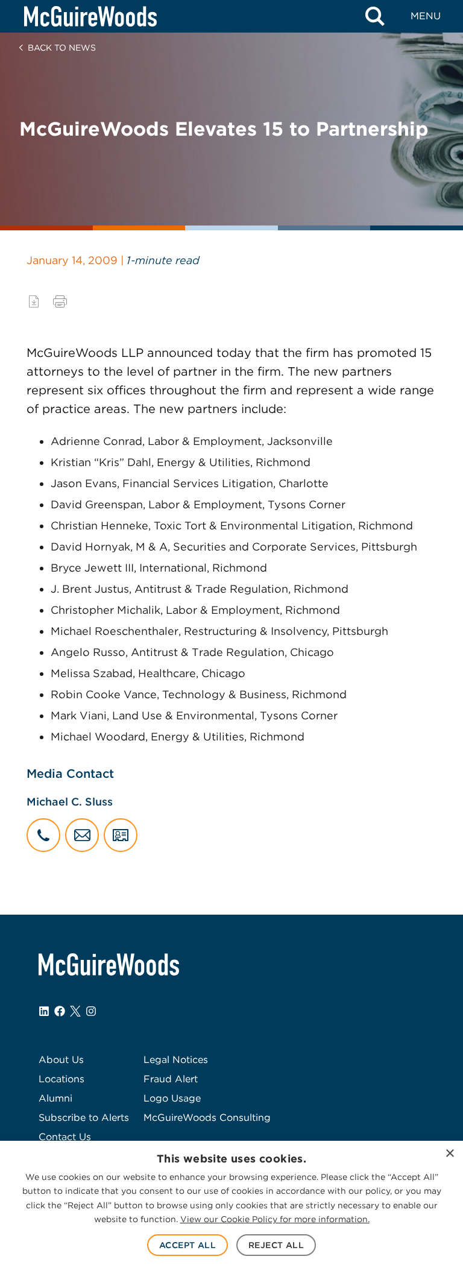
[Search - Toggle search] (375, 16)
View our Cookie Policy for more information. (275, 1219)
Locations (61, 1079)
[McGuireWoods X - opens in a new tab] (75, 1011)
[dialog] (231, 1206)
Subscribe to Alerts (84, 1117)
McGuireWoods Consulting (207, 1117)
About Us (61, 1059)
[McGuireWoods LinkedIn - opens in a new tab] (44, 1011)
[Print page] (60, 301)
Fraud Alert (170, 1079)
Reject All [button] (276, 1245)
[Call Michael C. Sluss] (43, 835)
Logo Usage (172, 1098)
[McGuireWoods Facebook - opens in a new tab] (59, 1011)
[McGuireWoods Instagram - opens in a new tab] (91, 1011)
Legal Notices (175, 1059)
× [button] (449, 1153)
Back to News (62, 47)
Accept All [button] (187, 1245)
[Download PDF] (34, 301)
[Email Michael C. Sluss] (82, 835)
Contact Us (65, 1137)
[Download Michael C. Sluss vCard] (120, 835)
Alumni (55, 1098)
